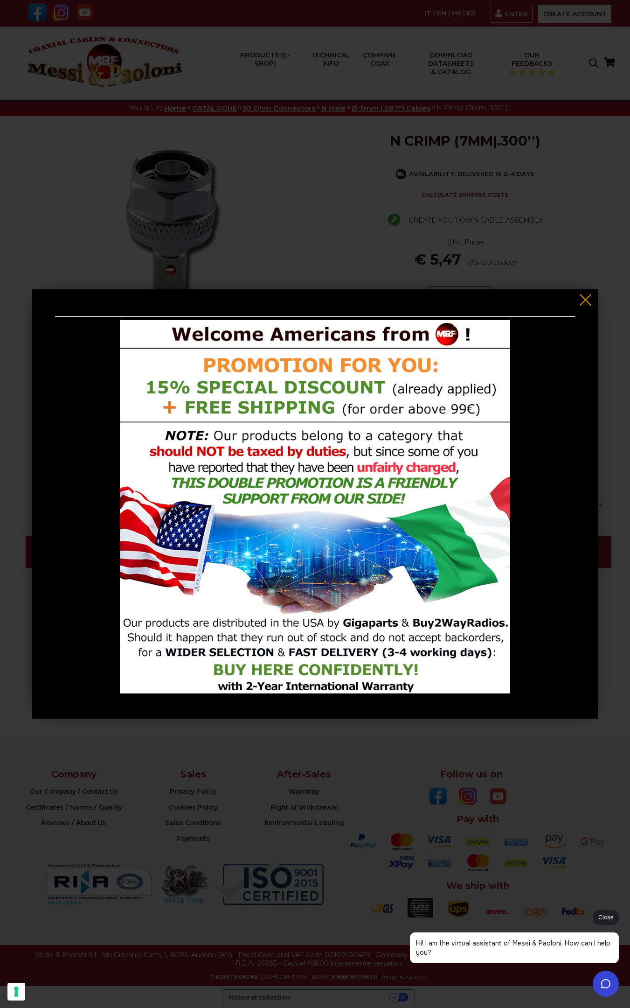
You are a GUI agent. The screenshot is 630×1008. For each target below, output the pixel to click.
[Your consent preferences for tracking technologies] (16, 992)
